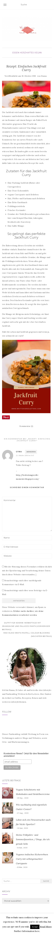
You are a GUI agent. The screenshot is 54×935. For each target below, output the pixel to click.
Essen (15, 52)
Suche (46, 881)
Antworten (31, 452)
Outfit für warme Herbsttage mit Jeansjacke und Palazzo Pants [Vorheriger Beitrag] (26, 626)
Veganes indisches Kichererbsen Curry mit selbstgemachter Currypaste (32, 859)
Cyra (19, 452)
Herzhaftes (27, 52)
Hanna (44, 76)
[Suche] (50, 5)
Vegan (38, 52)
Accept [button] (35, 927)
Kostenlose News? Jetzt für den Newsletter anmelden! (26, 754)
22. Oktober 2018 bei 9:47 (25, 455)
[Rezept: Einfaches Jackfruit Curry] (26, 94)
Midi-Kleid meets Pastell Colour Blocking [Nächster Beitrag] (27, 634)
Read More (46, 926)
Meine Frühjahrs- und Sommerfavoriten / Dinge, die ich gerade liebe (33, 839)
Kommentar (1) (26, 426)
